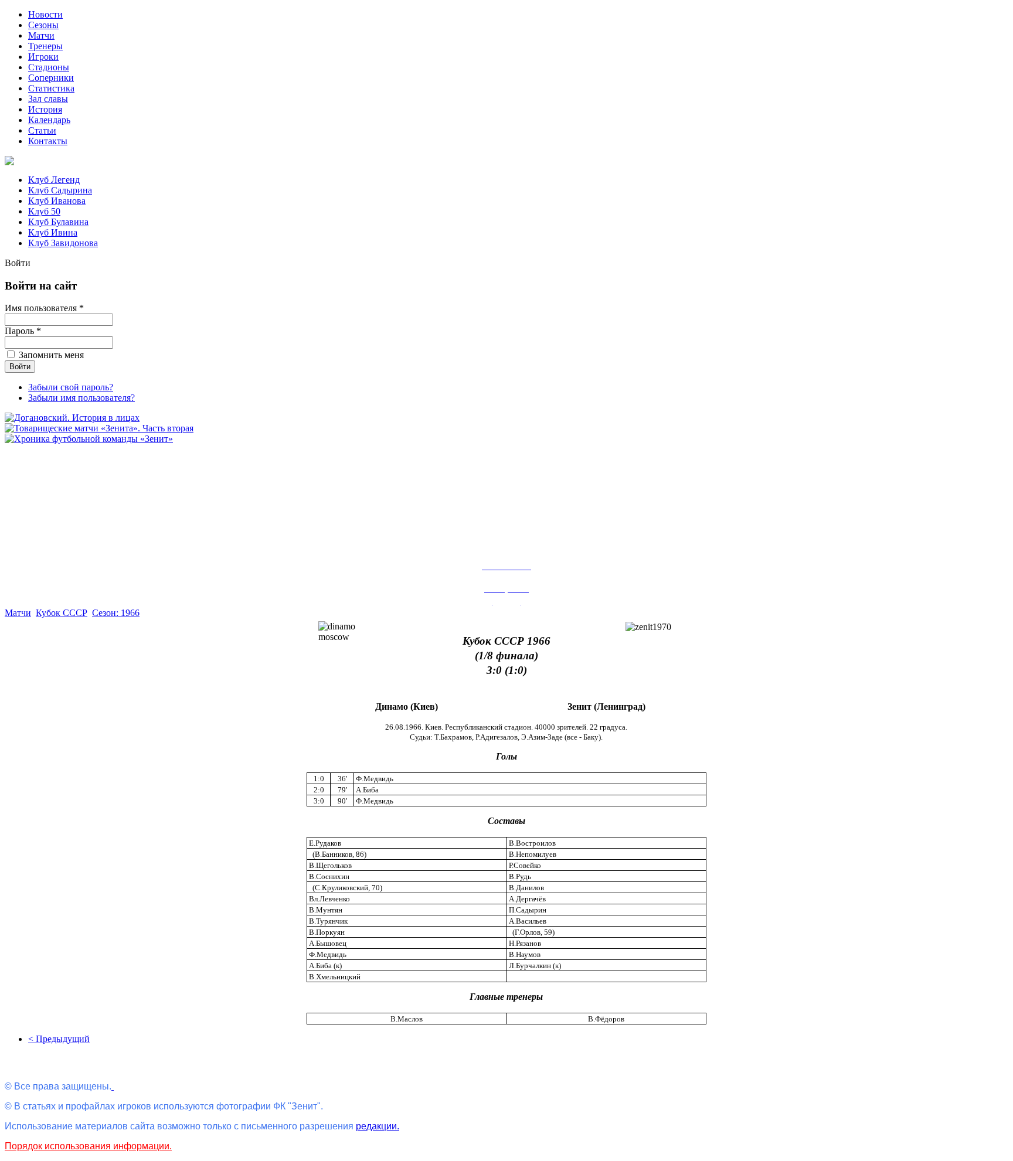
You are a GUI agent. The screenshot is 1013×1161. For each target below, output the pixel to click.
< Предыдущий (59, 1039)
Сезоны (43, 25)
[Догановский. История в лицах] (72, 418)
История (45, 109)
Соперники (51, 78)
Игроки (43, 57)
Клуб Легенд (54, 180)
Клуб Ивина (52, 232)
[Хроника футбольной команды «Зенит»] (89, 439)
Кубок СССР (61, 613)
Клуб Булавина (58, 222)
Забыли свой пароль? (70, 387)
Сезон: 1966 (116, 613)
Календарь (49, 120)
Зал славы (48, 99)
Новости (45, 14)
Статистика (51, 88)
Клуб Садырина (60, 190)
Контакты (47, 141)
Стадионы (48, 67)
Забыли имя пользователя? (81, 398)
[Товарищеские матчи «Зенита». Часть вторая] (99, 428)
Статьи (42, 130)
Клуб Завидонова (63, 243)
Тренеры (45, 46)
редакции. (377, 1126)
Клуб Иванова (57, 201)
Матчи (41, 35)
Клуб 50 (44, 211)
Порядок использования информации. (88, 1146)
